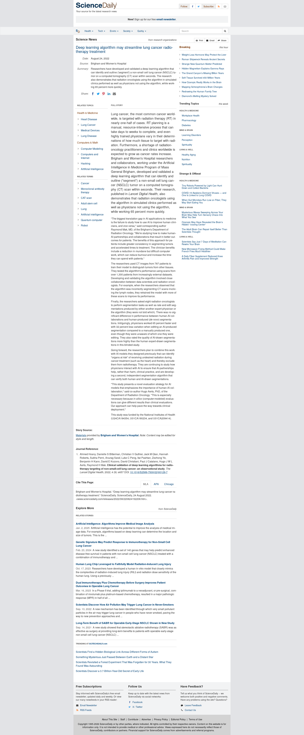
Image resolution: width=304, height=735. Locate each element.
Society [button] (127, 30)
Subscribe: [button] (208, 6)
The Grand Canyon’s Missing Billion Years (203, 73)
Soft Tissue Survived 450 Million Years (201, 77)
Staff (122, 719)
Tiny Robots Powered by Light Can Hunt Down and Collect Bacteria (202, 186)
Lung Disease (89, 136)
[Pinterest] (103, 94)
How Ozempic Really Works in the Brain (202, 82)
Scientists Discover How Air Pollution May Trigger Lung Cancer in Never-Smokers (125, 604)
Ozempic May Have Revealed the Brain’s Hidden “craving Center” (202, 223)
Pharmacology (189, 120)
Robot (84, 225)
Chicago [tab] (169, 484)
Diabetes (186, 125)
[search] (225, 31)
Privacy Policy (161, 719)
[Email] (114, 94)
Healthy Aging (189, 154)
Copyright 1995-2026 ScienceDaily (95, 723)
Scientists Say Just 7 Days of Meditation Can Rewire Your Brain (204, 243)
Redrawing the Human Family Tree (199, 91)
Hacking (85, 163)
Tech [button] (101, 30)
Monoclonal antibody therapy (92, 190)
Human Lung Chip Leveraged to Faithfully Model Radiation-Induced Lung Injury (123, 564)
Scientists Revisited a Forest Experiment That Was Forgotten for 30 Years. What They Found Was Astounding (123, 664)
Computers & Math (87, 142)
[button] (199, 40)
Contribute (133, 719)
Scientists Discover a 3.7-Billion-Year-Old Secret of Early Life (110, 671)
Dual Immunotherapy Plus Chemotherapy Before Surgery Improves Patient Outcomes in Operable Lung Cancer (120, 584)
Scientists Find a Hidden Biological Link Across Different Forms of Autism (117, 652)
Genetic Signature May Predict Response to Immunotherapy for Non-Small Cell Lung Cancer (123, 543)
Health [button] (88, 30)
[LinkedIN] (109, 94)
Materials (81, 435)
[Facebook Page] (192, 6)
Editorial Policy (178, 719)
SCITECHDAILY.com (98, 643)
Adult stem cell (89, 203)
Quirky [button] (141, 30)
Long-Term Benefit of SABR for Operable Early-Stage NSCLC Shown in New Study (125, 623)
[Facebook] (93, 94)
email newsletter (166, 19)
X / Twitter (137, 706)
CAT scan (86, 198)
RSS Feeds (86, 710)
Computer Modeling (92, 148)
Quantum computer (91, 220)
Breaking (184, 47)
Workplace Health (191, 115)
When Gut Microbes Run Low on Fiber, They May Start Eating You (204, 201)
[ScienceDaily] (96, 5)
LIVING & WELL (186, 149)
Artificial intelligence (92, 214)
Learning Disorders (191, 135)
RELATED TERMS (85, 176)
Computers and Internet (89, 156)
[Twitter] (98, 94)
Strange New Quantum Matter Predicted (202, 63)
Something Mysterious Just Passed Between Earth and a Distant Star (114, 657)
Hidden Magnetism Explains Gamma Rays (203, 68)
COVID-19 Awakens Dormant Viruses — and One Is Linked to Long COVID (204, 194)
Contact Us (190, 710)
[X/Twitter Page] (199, 6)
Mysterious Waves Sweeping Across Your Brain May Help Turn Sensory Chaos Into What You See (202, 215)
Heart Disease (89, 119)
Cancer (85, 183)
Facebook (137, 702)
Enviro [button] (113, 30)
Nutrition (186, 159)
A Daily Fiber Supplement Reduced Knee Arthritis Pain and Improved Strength (202, 257)
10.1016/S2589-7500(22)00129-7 (149, 472)
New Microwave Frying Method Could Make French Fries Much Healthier (203, 250)
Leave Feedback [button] (193, 705)
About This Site (109, 719)
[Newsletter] (225, 6)
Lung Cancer (88, 125)
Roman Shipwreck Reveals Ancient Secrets (203, 59)
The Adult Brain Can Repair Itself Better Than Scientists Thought (204, 230)
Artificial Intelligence (92, 169)
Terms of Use (195, 719)
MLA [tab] (145, 484)
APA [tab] (156, 484)
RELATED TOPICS (85, 105)
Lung (84, 209)
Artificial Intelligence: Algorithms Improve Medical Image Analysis (115, 523)
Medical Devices (90, 130)
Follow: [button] (184, 6)
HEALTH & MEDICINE (189, 110)
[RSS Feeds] (219, 6)
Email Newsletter (88, 705)
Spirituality (187, 144)
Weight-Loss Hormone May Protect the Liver (204, 54)
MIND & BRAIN (186, 130)
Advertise (146, 719)
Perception (187, 139)
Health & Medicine (87, 113)
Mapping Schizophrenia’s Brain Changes (202, 86)
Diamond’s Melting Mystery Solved (199, 96)
